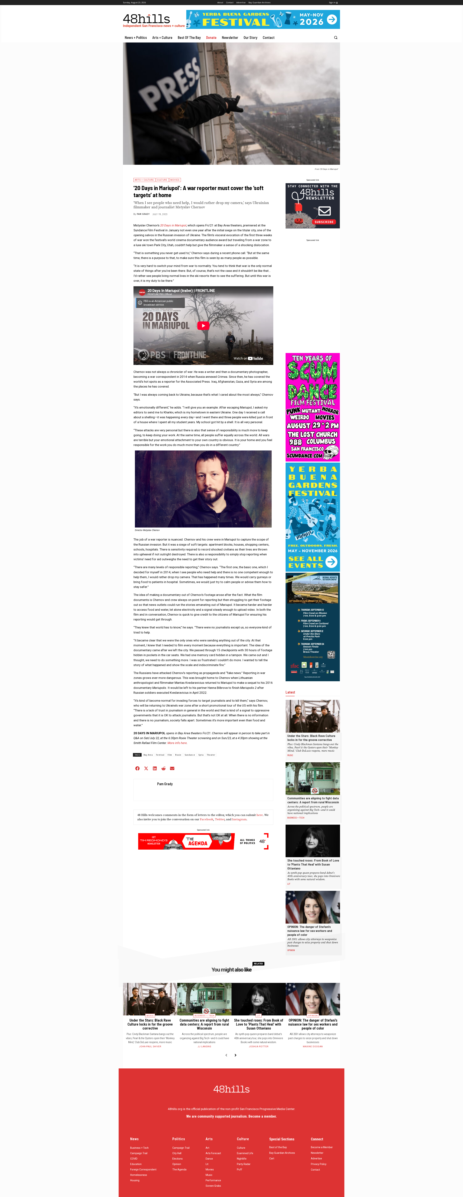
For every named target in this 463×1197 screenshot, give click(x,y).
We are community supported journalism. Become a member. (231, 1116)
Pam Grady (143, 214)
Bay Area (148, 755)
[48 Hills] (154, 20)
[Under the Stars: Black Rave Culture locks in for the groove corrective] (313, 716)
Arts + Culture (144, 180)
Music (290, 755)
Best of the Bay (278, 1147)
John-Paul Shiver (150, 1046)
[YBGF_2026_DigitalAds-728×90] (263, 28)
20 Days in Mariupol (173, 225)
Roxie (178, 755)
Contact (315, 1169)
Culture (162, 180)
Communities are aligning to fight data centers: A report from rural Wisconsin (313, 800)
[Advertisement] (313, 297)
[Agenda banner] (203, 848)
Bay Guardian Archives (282, 1152)
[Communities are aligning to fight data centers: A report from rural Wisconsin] (313, 778)
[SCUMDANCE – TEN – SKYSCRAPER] (313, 460)
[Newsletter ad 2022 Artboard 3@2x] (313, 227)
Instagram (239, 819)
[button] (335, 37)
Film (170, 755)
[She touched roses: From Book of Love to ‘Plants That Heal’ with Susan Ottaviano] (313, 841)
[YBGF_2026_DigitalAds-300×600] (313, 570)
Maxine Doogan (313, 1046)
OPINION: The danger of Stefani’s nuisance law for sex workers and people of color (309, 931)
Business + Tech (295, 817)
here (259, 815)
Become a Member (322, 1147)
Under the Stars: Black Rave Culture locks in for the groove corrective (311, 738)
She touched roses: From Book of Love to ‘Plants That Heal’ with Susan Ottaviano (313, 864)
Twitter (219, 819)
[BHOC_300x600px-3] (313, 680)
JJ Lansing (204, 1046)
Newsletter (317, 1152)
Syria (201, 755)
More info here (177, 743)
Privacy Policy (318, 1164)
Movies (174, 180)
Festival (160, 755)
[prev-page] (226, 1055)
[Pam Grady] (144, 790)
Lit (288, 883)
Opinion (291, 950)
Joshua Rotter (259, 1046)
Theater (211, 755)
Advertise (316, 1158)
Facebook (206, 819)
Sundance (190, 755)
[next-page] (236, 1055)
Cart (271, 1158)
